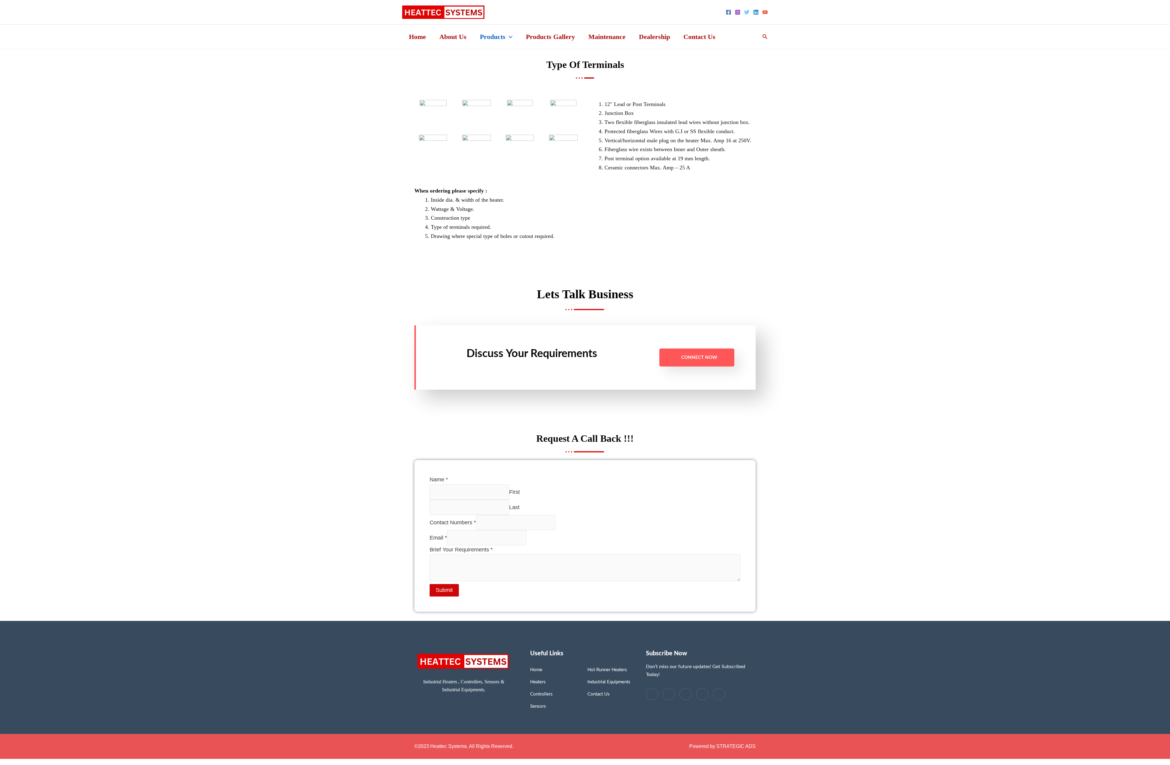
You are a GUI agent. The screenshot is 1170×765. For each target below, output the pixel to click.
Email (438, 537)
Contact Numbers (453, 522)
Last (514, 507)
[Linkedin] (756, 12)
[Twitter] (747, 12)
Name (439, 479)
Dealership (654, 37)
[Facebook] (728, 12)
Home (417, 37)
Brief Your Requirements (461, 550)
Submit (444, 590)
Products (492, 37)
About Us (452, 37)
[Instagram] (737, 12)
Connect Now (699, 357)
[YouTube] (765, 12)
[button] (508, 37)
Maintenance (607, 37)
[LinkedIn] (685, 694)
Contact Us (699, 37)
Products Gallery (550, 37)
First (514, 492)
